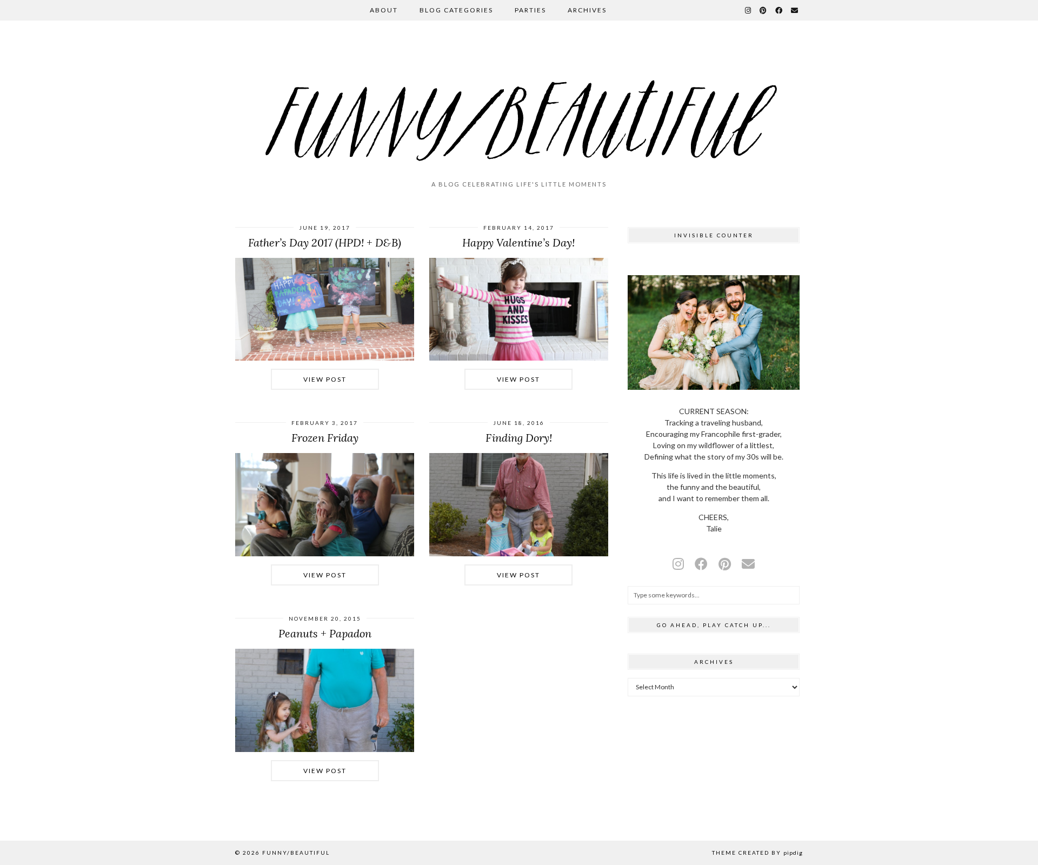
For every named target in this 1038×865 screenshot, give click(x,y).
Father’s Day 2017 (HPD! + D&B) (324, 242)
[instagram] (678, 563)
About (384, 10)
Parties (530, 10)
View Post (325, 379)
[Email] (795, 10)
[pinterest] (724, 563)
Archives (587, 10)
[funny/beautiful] (519, 105)
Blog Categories (456, 10)
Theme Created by (757, 852)
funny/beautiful (296, 852)
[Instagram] (748, 10)
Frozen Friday (324, 437)
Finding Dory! (518, 437)
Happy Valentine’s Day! (518, 242)
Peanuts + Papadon (324, 633)
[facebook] (701, 563)
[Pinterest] (764, 10)
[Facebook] (779, 10)
